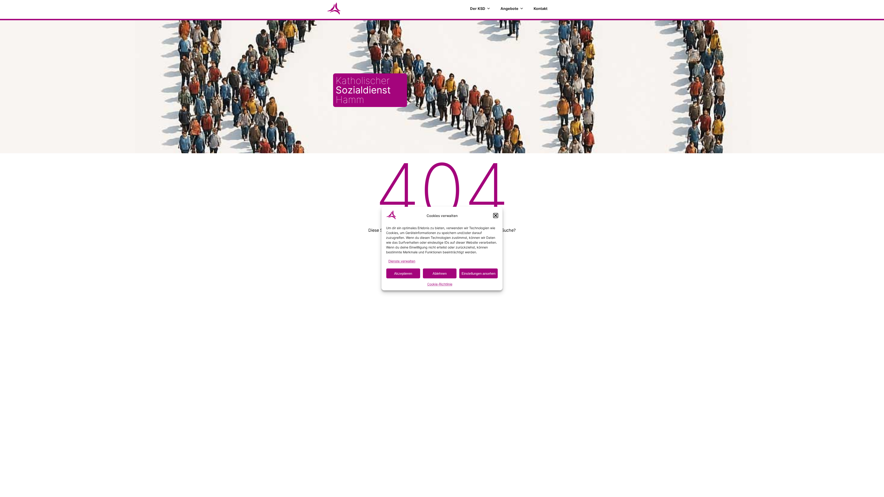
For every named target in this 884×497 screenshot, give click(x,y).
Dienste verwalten (401, 261)
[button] (495, 215)
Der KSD (477, 8)
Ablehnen (440, 273)
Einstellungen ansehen (478, 273)
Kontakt (540, 8)
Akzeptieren (403, 273)
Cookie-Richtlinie (439, 284)
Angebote (509, 8)
